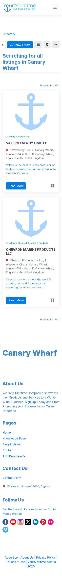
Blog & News (11, 444)
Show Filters (21, 45)
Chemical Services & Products (33, 243)
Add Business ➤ (14, 456)
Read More (16, 186)
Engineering (23, 136)
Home (6, 432)
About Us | (28, 557)
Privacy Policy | (46, 557)
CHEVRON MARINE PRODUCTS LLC (31, 251)
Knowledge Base (14, 438)
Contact (7, 450)
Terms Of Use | (17, 562)
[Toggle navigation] (55, 7)
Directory (10, 136)
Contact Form (11, 477)
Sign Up (30, 402)
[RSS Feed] (56, 44)
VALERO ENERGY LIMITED (26, 143)
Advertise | (12, 557)
